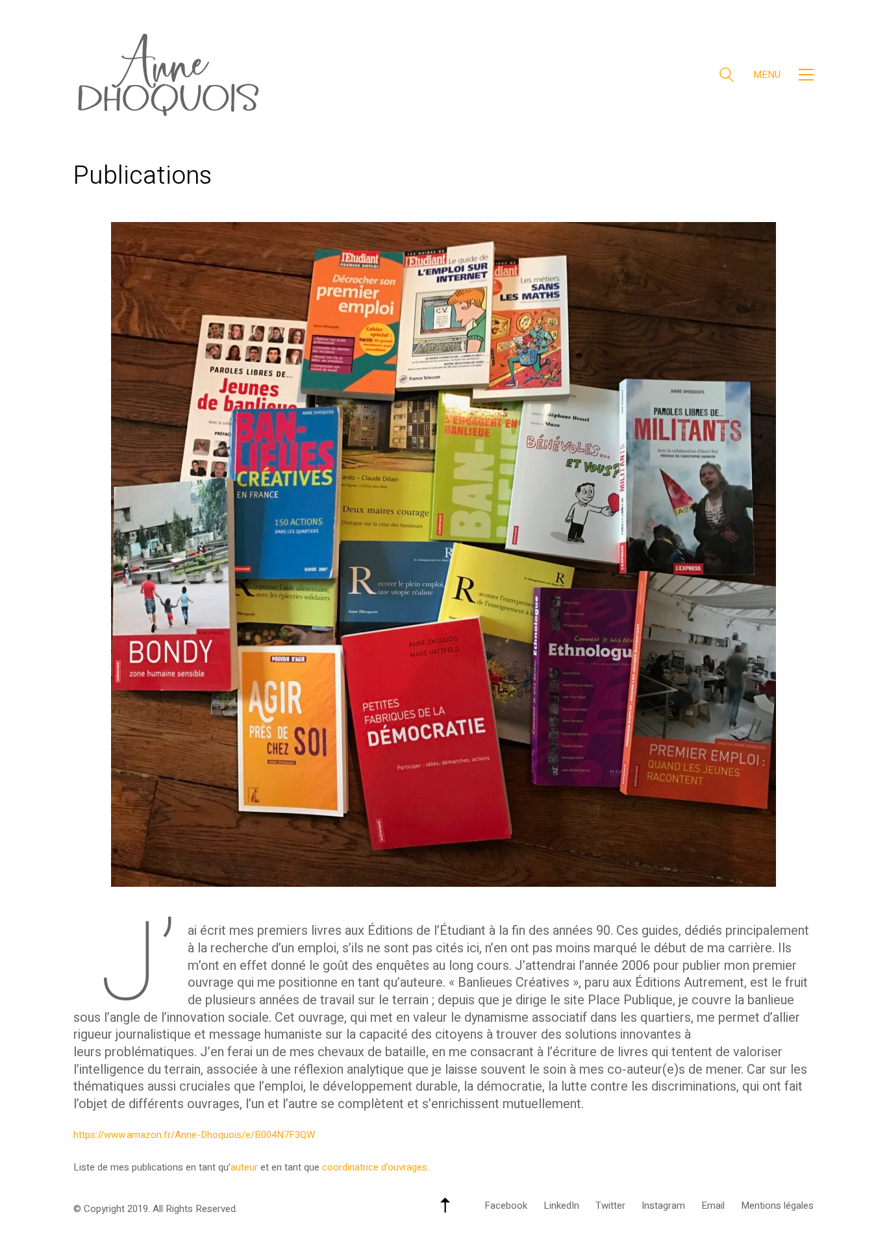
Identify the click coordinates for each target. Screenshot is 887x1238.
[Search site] (726, 76)
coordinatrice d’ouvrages (374, 1167)
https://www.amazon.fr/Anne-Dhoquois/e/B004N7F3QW (194, 1135)
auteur (244, 1167)
